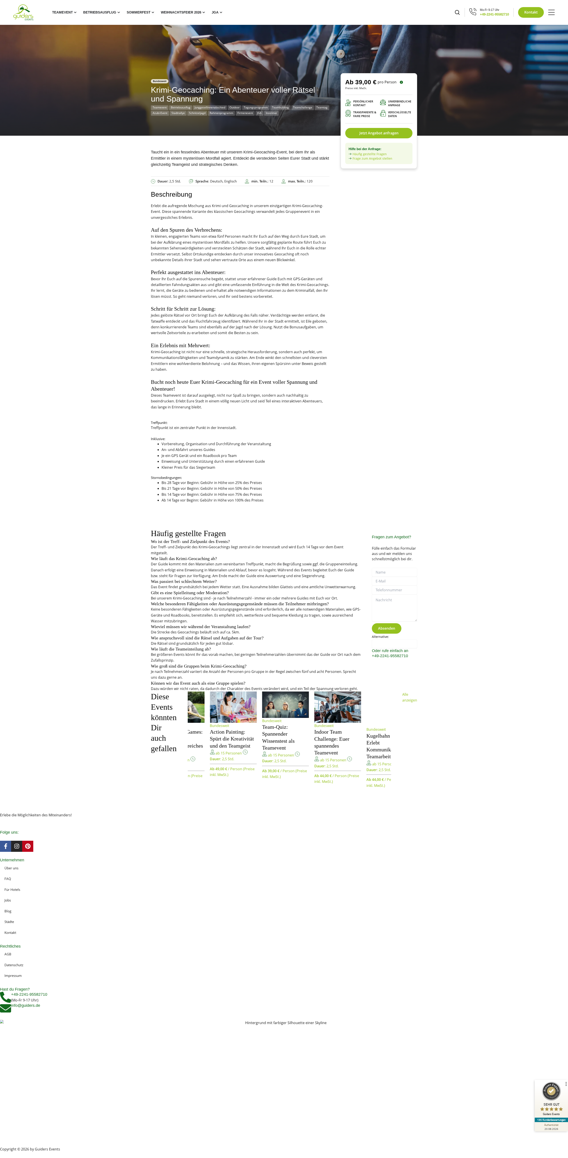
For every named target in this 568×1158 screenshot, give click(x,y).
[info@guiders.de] (5, 1008)
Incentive (271, 113)
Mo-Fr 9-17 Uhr (489, 10)
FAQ (7, 878)
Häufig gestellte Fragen (370, 154)
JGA (259, 113)
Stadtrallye (178, 113)
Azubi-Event (160, 113)
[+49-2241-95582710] (5, 997)
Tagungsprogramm (256, 107)
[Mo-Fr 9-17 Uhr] (473, 11)
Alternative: (380, 637)
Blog (7, 911)
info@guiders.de (26, 1005)
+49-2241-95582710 (494, 14)
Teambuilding (280, 107)
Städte (9, 921)
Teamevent (160, 107)
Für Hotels (12, 889)
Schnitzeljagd (197, 113)
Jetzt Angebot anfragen (378, 133)
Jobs (7, 900)
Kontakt (10, 932)
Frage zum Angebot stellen (372, 158)
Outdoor (234, 107)
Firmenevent (245, 113)
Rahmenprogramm (221, 113)
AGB (7, 954)
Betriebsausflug (180, 107)
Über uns (11, 868)
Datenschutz (13, 965)
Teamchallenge (302, 107)
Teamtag (321, 107)
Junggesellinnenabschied (210, 107)
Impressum (13, 975)
